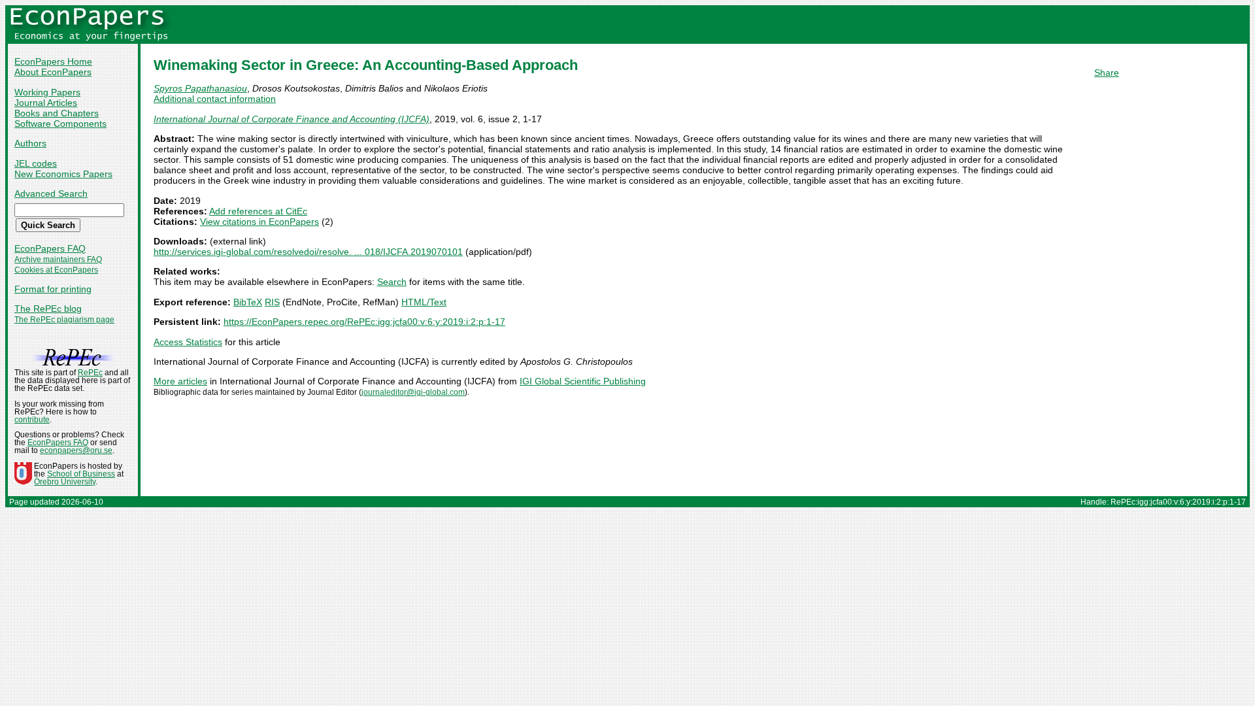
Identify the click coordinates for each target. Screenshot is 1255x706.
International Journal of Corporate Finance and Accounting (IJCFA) (291, 119)
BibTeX (247, 302)
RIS (272, 302)
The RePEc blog (48, 308)
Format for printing (53, 289)
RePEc (90, 373)
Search (392, 282)
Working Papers (47, 92)
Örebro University (64, 482)
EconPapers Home (53, 61)
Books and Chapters (56, 113)
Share (1106, 72)
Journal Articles (45, 102)
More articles (180, 381)
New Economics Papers (63, 174)
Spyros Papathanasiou (200, 88)
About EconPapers (53, 72)
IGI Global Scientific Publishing (583, 381)
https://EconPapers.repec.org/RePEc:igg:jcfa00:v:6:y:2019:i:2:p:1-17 (364, 321)
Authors (30, 143)
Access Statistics (188, 342)
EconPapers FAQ (50, 248)
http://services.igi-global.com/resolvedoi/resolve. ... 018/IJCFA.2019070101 (308, 251)
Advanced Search (51, 193)
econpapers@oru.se (76, 450)
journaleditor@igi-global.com (413, 392)
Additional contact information (215, 98)
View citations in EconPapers (259, 221)
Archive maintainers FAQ (58, 259)
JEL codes (35, 163)
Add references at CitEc (258, 211)
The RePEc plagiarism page (64, 320)
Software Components (60, 123)
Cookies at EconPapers (56, 270)
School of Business (81, 474)
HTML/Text (423, 302)
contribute (32, 420)
